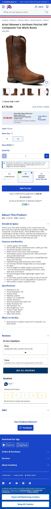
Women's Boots (36, 20)
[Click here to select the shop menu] (3, 7)
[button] (43, 118)
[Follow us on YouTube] (16, 483)
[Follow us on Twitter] (10, 483)
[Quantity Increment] (46, 156)
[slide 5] (39, 92)
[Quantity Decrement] (4, 156)
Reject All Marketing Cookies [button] (25, 497)
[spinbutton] (25, 156)
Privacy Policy (25, 490)
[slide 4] (30, 92)
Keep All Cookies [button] (25, 504)
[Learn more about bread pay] (25, 204)
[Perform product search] (46, 12)
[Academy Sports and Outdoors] (9, 7)
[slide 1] (5, 92)
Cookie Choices (32, 492)
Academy (5, 20)
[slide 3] (22, 92)
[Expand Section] (25, 353)
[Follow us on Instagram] (23, 483)
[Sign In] (36, 7)
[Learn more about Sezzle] (25, 197)
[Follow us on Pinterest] (29, 483)
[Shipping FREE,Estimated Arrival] (25, 177)
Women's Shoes (23, 20)
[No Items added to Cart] (47, 7)
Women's (13, 20)
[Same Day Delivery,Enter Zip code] (41, 177)
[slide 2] (14, 92)
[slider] (25, 60)
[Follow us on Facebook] (3, 483)
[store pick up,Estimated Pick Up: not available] (9, 177)
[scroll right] (46, 92)
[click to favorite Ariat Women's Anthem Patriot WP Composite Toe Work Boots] (46, 82)
